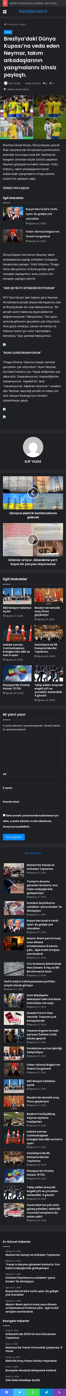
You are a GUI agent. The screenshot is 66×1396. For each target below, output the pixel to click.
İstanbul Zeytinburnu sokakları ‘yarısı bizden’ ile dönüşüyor (44, 907)
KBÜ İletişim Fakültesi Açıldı (17, 609)
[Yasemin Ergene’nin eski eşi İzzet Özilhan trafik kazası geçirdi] (14, 1036)
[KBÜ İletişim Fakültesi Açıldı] (17, 596)
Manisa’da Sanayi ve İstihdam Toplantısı (40, 867)
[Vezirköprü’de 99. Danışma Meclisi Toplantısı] (48, 633)
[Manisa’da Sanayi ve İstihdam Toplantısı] (14, 870)
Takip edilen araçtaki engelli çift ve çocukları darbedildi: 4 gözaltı (48, 690)
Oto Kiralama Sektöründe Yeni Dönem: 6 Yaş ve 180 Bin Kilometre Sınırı (44, 967)
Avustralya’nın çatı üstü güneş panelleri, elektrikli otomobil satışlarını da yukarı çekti (43, 1210)
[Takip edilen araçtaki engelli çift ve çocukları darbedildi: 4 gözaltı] (48, 673)
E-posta (8, 787)
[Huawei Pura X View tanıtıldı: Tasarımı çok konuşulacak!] (14, 1018)
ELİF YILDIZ (15, 83)
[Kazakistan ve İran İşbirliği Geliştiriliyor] (14, 1053)
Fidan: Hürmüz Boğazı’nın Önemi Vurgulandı (43, 1066)
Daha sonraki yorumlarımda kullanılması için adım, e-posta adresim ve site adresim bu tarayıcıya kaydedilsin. (30, 821)
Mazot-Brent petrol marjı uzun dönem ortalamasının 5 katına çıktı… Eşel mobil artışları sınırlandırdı (44, 946)
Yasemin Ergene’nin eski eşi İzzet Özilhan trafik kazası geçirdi (42, 1034)
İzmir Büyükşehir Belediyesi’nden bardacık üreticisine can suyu (44, 999)
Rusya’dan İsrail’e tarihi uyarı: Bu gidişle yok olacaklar (41, 214)
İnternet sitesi (11, 801)
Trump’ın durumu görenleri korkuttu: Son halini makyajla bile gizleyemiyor (42, 887)
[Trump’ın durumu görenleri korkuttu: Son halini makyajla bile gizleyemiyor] (14, 886)
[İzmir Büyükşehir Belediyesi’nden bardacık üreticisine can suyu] (14, 1000)
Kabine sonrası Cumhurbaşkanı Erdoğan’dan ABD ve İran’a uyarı (16, 650)
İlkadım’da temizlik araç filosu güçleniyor (47, 611)
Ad (5, 774)
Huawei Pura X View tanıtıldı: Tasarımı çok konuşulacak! (41, 1017)
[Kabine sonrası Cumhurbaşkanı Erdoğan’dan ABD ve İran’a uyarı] (17, 633)
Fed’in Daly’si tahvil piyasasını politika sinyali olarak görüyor (29, 983)
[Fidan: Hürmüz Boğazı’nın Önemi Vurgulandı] (13, 236)
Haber (22, 24)
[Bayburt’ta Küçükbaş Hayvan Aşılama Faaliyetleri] (14, 1119)
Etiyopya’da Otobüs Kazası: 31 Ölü (16, 686)
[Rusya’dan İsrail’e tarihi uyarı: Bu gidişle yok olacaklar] (13, 214)
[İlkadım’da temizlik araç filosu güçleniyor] (48, 596)
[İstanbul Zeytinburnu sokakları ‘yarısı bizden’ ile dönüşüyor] (14, 908)
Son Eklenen (33, 853)
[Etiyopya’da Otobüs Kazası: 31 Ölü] (17, 673)
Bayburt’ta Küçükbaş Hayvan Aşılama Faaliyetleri (41, 1118)
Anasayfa (11, 24)
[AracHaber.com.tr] (33, 11)
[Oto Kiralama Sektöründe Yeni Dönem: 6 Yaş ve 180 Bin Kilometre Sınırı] (14, 969)
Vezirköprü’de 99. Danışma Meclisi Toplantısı (46, 648)
